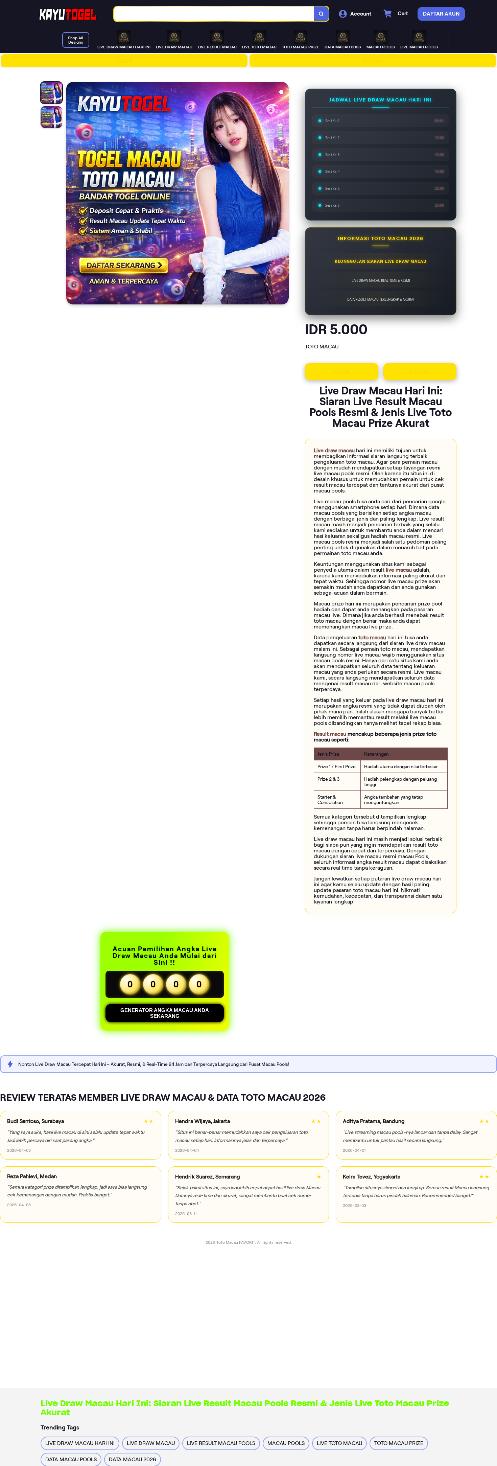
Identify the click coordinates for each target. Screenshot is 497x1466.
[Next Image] (283, 194)
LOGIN (124, 61)
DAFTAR (373, 61)
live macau (399, 570)
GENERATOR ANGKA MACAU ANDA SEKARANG (164, 1013)
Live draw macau (335, 450)
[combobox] (214, 14)
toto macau (372, 637)
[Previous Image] (71, 194)
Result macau (331, 734)
